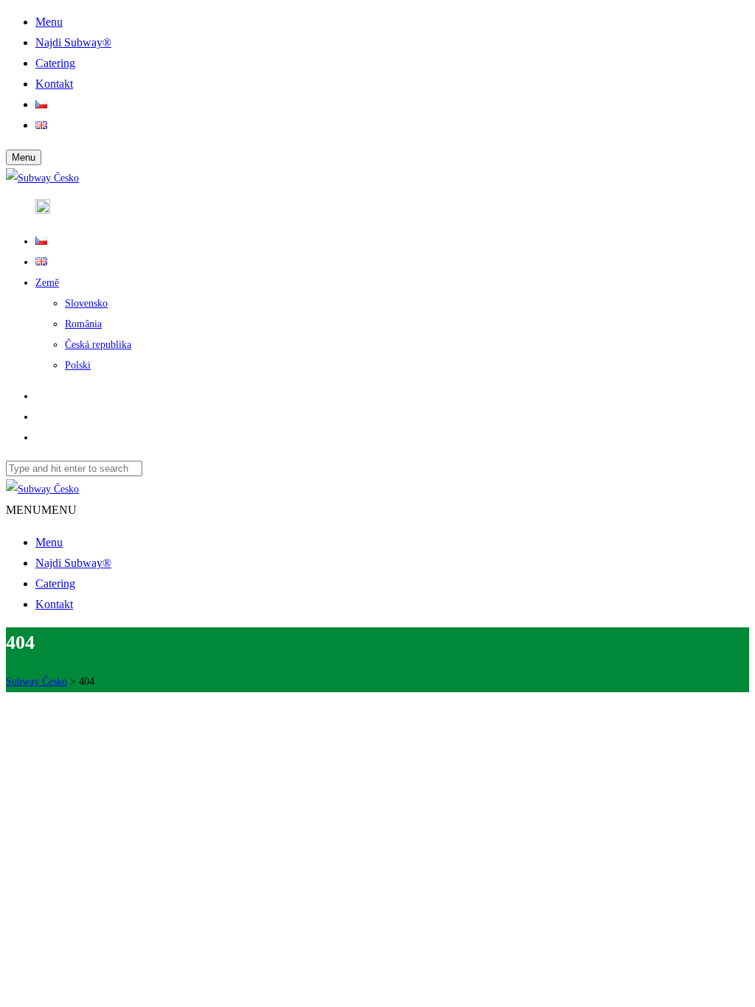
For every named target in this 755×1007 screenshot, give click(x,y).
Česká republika (98, 344)
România (83, 324)
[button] (41, 509)
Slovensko (86, 303)
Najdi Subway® (73, 563)
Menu (49, 542)
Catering (55, 583)
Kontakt (54, 604)
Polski (78, 365)
